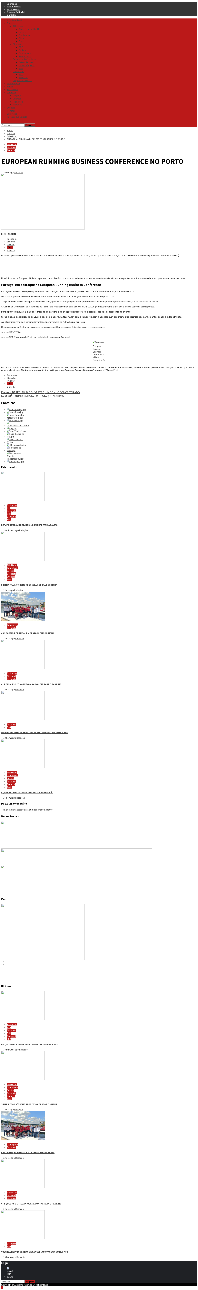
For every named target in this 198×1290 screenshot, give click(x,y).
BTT (21, 47)
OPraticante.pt (14, 19)
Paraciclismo (25, 56)
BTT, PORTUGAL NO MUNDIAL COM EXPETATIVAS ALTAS (29, 524)
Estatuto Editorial (15, 12)
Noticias (11, 23)
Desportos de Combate (24, 59)
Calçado (17, 95)
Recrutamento (14, 6)
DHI (9, 513)
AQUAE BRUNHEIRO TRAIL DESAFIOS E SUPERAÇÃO (27, 792)
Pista (21, 38)
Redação (18, 172)
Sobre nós (12, 3)
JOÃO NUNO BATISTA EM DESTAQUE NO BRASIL (33, 396)
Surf (9, 727)
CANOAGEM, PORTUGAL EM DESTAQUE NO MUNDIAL (28, 633)
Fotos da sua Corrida (17, 116)
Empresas (12, 113)
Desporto (11, 147)
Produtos (11, 92)
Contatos (11, 14)
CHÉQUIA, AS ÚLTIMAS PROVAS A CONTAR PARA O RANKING (31, 684)
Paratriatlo (24, 35)
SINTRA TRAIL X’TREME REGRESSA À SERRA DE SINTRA (29, 584)
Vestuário (17, 104)
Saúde (10, 86)
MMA (21, 68)
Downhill (11, 516)
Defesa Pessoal (26, 62)
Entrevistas (12, 89)
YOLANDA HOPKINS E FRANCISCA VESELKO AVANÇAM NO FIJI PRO (34, 732)
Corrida (10, 570)
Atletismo (18, 26)
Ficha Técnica (13, 9)
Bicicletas (17, 44)
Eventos (11, 107)
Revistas (11, 110)
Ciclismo (23, 50)
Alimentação (13, 83)
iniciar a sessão (16, 809)
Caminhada (12, 567)
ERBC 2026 (15, 332)
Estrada (22, 32)
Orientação (18, 71)
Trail (21, 41)
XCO (9, 519)
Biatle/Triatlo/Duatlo (29, 28)
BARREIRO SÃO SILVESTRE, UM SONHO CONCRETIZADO (40, 392)
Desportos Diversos (22, 80)
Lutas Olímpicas (26, 65)
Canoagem (12, 624)
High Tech (18, 101)
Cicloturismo (25, 53)
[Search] (2, 122)
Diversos (17, 98)
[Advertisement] (88, 266)
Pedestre (23, 77)
